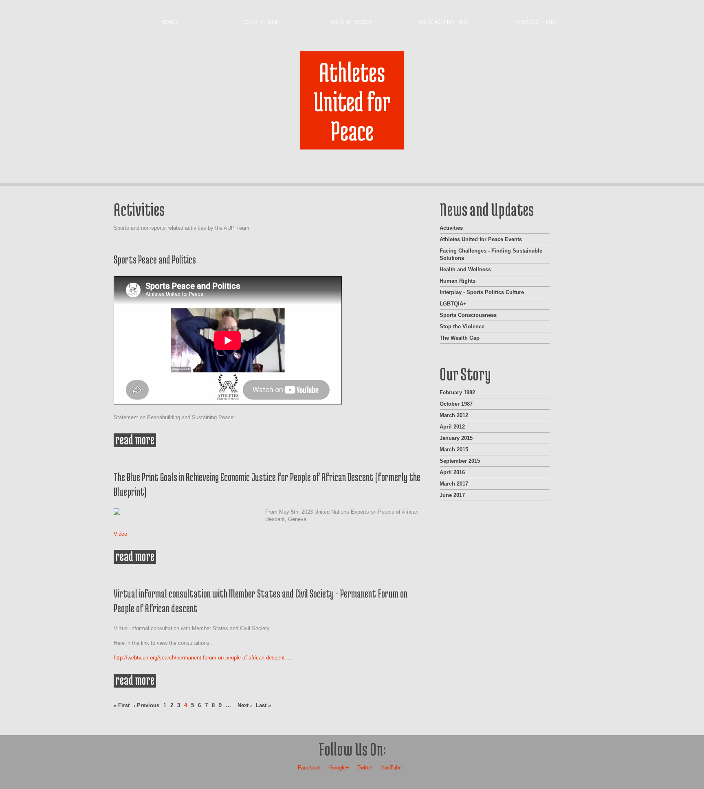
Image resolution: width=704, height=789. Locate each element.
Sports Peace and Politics (155, 259)
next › (245, 705)
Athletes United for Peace (352, 101)
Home (169, 22)
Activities (451, 228)
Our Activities (443, 22)
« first (122, 705)
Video (120, 534)
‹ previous (146, 705)
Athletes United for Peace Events (481, 239)
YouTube (391, 768)
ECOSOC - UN (534, 22)
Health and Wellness (465, 269)
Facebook (309, 768)
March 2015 (454, 449)
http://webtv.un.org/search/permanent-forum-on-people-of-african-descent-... (202, 658)
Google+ (339, 768)
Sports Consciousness (468, 315)
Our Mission (352, 22)
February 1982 (457, 392)
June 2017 (452, 495)
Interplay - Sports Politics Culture (482, 292)
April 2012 (452, 427)
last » (263, 705)
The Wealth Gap (460, 338)
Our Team (260, 22)
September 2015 (460, 461)
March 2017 (454, 484)
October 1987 (456, 404)
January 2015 (456, 438)
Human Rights (457, 281)
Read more (135, 440)
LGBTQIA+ (453, 304)
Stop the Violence (462, 326)
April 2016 (452, 472)
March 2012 (454, 415)
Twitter (365, 768)
